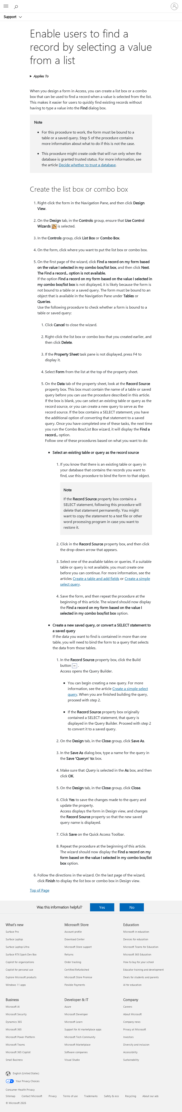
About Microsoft (132, 1014)
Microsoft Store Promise (78, 977)
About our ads (150, 1096)
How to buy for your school (138, 962)
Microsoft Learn (73, 1022)
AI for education (132, 985)
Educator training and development (143, 969)
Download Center (74, 939)
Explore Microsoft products (21, 977)
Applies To (40, 76)
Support (10, 16)
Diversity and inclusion (136, 1044)
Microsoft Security (16, 1014)
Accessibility (130, 1052)
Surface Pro (12, 931)
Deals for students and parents (141, 977)
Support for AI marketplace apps (82, 1029)
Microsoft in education (136, 931)
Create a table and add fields (96, 578)
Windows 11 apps (16, 985)
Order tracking (72, 962)
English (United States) (26, 1073)
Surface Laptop (14, 939)
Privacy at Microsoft (134, 1029)
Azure (67, 1006)
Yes (102, 907)
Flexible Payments (74, 985)
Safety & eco (111, 1096)
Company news (132, 1022)
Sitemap (10, 1096)
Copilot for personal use (19, 969)
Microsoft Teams (15, 1044)
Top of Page (39, 890)
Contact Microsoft (32, 1096)
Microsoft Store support (78, 947)
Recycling (130, 1096)
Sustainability (131, 1059)
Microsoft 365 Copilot (18, 1052)
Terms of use (70, 1096)
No (131, 907)
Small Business (14, 1059)
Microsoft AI (13, 1006)
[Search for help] (17, 6)
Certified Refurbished (76, 969)
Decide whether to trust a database (87, 164)
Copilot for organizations (20, 962)
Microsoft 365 (14, 1029)
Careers (127, 1006)
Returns (68, 954)
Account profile (73, 931)
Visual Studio (72, 1059)
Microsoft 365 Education (137, 954)
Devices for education (135, 939)
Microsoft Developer (76, 1014)
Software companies (76, 1052)
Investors (128, 1037)
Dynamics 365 (14, 1022)
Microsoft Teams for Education (140, 947)
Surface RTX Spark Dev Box (21, 954)
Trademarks (91, 1096)
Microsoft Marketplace (77, 1044)
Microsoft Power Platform (20, 1037)
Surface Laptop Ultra (17, 947)
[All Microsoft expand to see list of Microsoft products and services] (6, 6)
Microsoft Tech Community (79, 1037)
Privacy (53, 1096)
